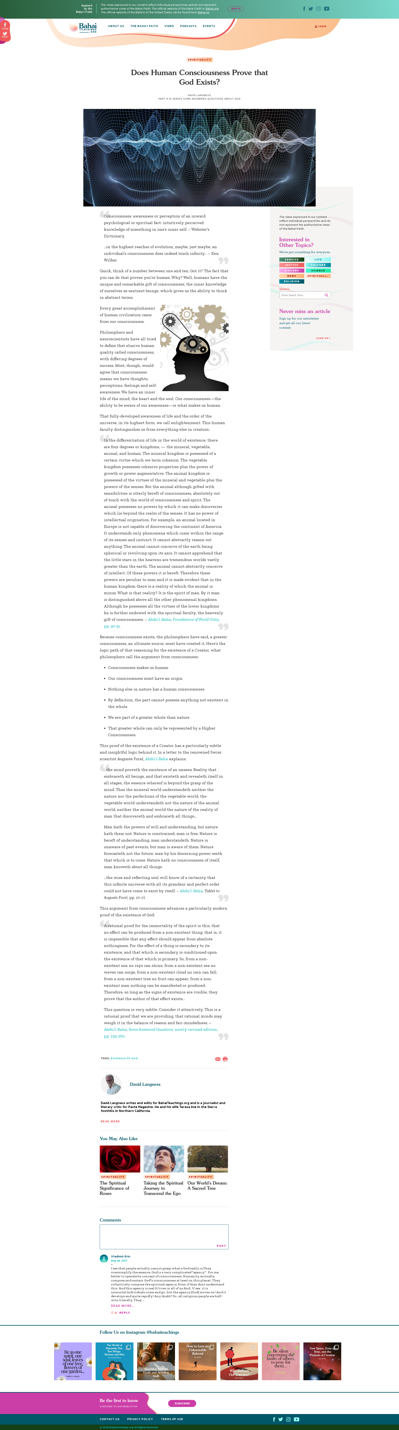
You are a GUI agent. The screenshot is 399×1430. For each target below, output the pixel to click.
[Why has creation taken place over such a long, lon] (324, 1361)
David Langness (145, 1084)
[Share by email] (219, 1058)
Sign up (322, 338)
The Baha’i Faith (144, 26)
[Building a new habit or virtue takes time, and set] (156, 1361)
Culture (318, 265)
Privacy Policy (140, 1419)
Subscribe (182, 1403)
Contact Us (109, 1419)
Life (318, 259)
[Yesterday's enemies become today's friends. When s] (241, 1361)
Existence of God (124, 1058)
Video (169, 26)
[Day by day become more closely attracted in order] (73, 1361)
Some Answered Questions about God (212, 99)
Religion (292, 281)
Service (292, 259)
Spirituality (199, 60)
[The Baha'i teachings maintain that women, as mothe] (114, 1361)
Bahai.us (203, 12)
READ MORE (110, 1121)
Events (209, 26)
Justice (292, 265)
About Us (116, 26)
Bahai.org (212, 8)
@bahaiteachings (163, 1332)
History (291, 270)
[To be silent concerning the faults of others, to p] (282, 1361)
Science (318, 270)
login (321, 26)
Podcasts (188, 26)
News (291, 276)
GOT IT (236, 9)
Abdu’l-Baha (159, 619)
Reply (124, 1312)
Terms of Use (172, 1419)
